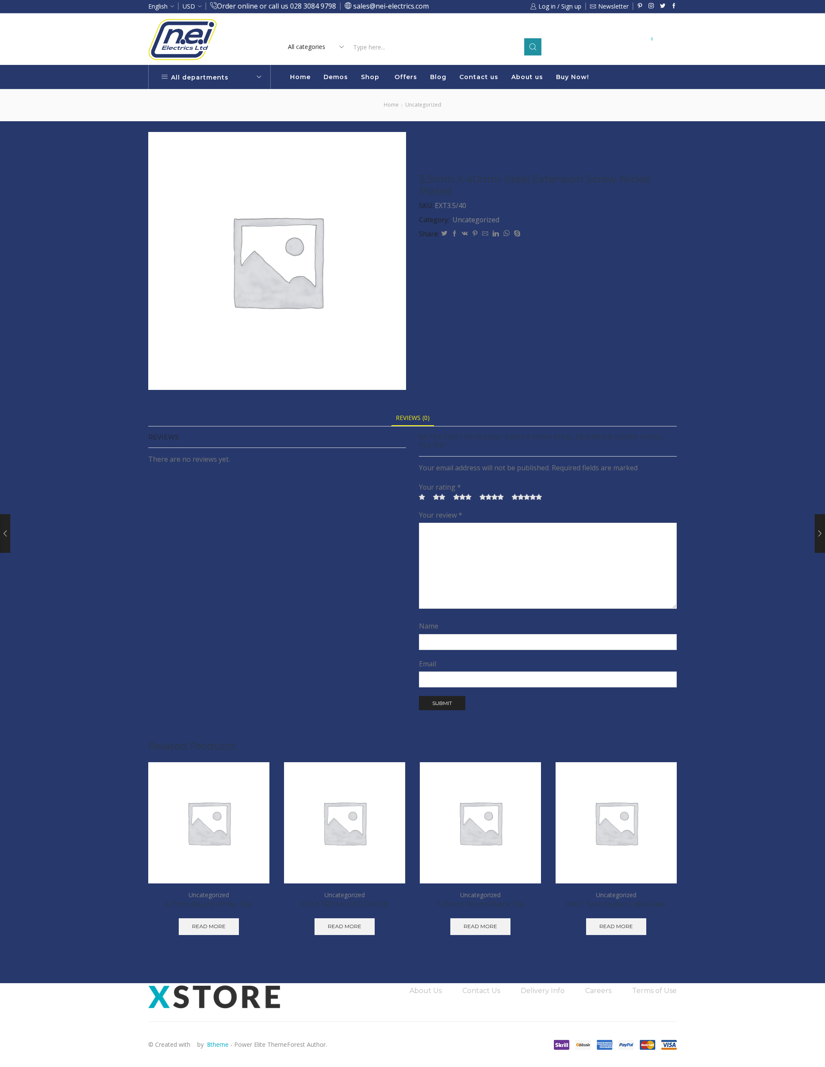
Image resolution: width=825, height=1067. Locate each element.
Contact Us (481, 991)
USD (189, 6)
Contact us (478, 77)
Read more (484, 29)
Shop (370, 77)
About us (527, 77)
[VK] (465, 234)
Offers (405, 77)
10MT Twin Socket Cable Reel (616, 904)
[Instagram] (651, 6)
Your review (440, 515)
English (158, 6)
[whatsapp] (506, 234)
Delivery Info (543, 991)
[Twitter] (663, 6)
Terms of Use (654, 991)
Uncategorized (423, 104)
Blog (438, 77)
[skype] (516, 234)
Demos (336, 77)
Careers (598, 991)
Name (428, 626)
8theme (218, 1044)
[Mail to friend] (485, 234)
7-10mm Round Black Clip (480, 904)
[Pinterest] (640, 6)
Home (300, 77)
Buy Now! (572, 77)
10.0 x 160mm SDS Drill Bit (344, 904)
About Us (425, 991)
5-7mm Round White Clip (209, 904)
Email (427, 663)
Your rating (440, 487)
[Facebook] (674, 6)
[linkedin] (495, 234)
